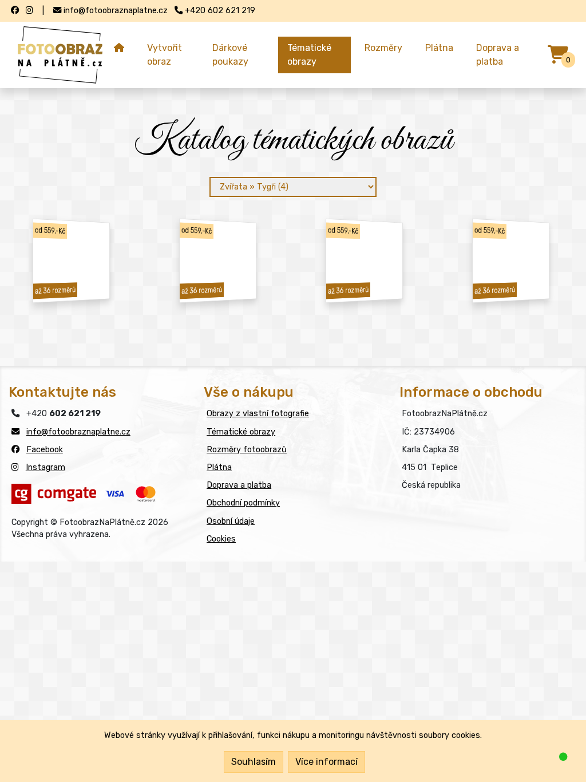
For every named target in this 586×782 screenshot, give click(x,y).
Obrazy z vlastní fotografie (258, 413)
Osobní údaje (231, 521)
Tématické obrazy (309, 54)
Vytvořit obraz (164, 54)
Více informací (326, 761)
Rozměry (383, 47)
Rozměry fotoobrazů (247, 450)
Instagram (45, 467)
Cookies (221, 539)
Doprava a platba (497, 54)
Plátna (439, 47)
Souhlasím (253, 761)
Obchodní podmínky (243, 503)
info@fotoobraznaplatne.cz (78, 432)
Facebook (44, 450)
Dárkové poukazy (230, 54)
